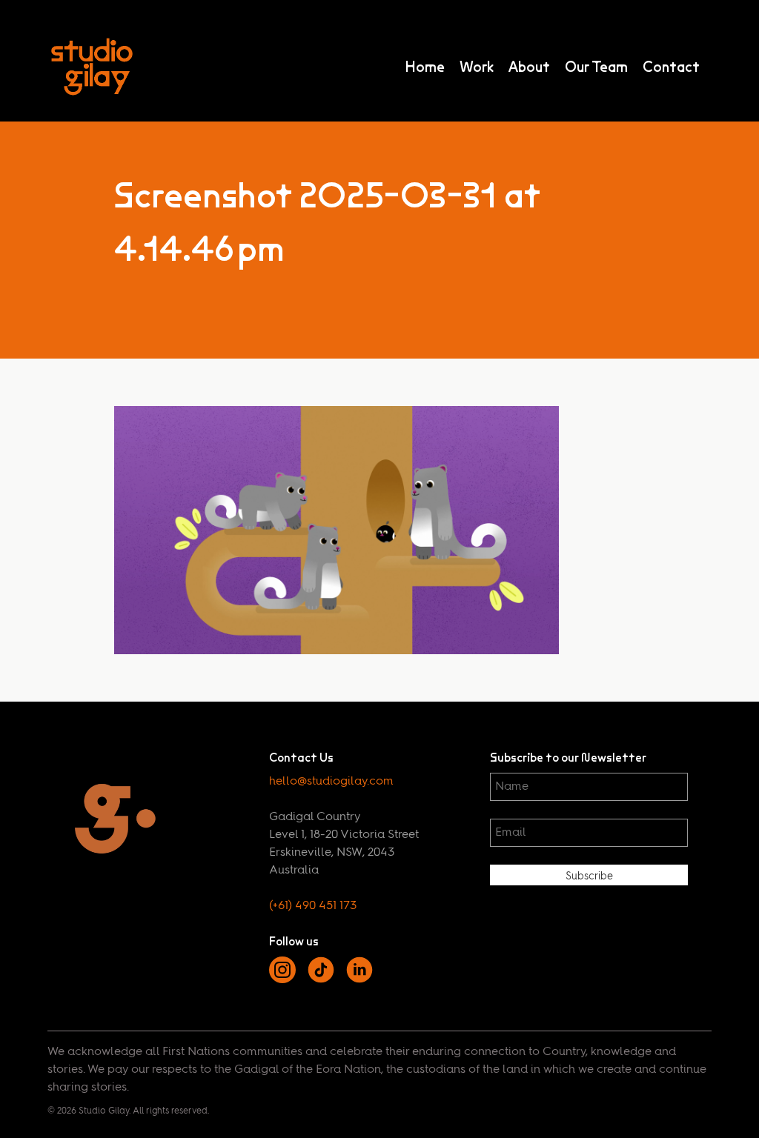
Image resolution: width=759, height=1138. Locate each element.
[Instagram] (282, 980)
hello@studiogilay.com (331, 782)
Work (477, 66)
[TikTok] (321, 980)
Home (425, 66)
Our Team (596, 66)
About (529, 66)
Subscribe (589, 876)
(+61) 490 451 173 (313, 906)
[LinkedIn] (359, 980)
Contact (671, 66)
